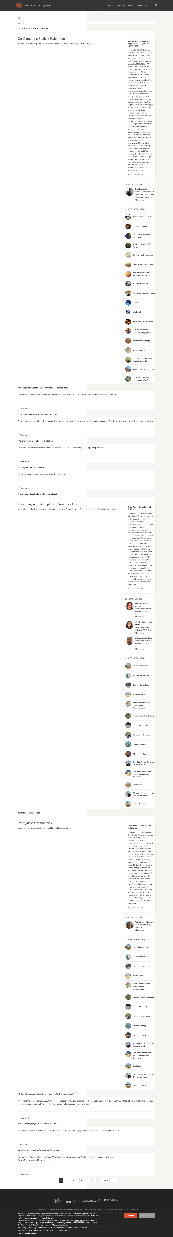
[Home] (34, 6)
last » (113, 1180)
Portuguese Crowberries (29, 813)
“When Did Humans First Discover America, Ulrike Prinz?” (43, 387)
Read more (24, 408)
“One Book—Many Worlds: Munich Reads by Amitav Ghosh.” (139, 61)
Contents (109, 5)
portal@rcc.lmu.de (61, 1230)
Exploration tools (124, 5)
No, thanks (146, 1216)
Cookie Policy (79, 1220)
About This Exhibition (135, 174)
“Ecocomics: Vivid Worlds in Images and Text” (38, 414)
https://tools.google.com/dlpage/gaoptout (49, 1225)
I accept (130, 1216)
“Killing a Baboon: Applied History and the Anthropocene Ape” (46, 1094)
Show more (139, 200)
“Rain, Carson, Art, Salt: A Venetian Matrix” (37, 1123)
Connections (142, 5)
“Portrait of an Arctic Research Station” (36, 441)
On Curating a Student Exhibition (33, 28)
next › (105, 1180)
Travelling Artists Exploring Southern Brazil (37, 494)
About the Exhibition (135, 588)
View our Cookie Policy (27, 1233)
